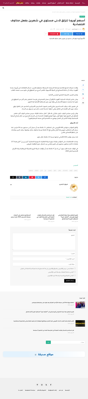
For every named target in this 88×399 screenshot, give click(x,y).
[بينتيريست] (83, 98)
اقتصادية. (65, 170)
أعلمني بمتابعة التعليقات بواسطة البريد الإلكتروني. (61, 272)
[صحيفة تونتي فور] (83, 3)
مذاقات (27, 3)
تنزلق (55, 170)
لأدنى (41, 170)
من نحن (61, 390)
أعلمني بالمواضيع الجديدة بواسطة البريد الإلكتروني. (60, 275)
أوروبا (71, 170)
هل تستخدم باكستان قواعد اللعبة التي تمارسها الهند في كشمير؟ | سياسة (45, 217)
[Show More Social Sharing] (46, 33)
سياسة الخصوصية (30, 390)
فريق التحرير (74, 29)
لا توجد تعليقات (59, 29)
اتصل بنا (20, 390)
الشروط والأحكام (41, 390)
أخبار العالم (60, 3)
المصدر (75, 165)
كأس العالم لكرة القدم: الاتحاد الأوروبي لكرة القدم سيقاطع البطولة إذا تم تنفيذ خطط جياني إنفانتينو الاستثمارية (44, 321)
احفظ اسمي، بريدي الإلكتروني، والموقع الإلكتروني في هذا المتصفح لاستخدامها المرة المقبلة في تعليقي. (47, 268)
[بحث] (3, 8)
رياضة (32, 3)
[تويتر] (83, 89)
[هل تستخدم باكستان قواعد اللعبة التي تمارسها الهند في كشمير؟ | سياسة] (44, 207)
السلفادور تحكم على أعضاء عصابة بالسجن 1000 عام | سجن (21, 216)
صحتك (44, 3)
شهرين (50, 170)
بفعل (59, 170)
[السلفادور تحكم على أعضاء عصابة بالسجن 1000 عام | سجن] (20, 207)
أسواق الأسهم (52, 3)
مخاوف (36, 170)
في (45, 170)
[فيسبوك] (83, 85)
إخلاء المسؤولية (52, 390)
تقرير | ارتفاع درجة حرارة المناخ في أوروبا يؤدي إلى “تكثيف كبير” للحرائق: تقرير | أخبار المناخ (68, 217)
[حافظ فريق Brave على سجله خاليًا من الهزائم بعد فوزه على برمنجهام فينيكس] (80, 305)
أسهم (75, 170)
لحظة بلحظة (69, 3)
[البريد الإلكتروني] (83, 102)
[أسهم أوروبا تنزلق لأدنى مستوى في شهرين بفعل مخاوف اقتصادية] (44, 57)
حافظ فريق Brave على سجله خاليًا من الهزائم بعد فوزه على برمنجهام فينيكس (53, 302)
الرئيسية (77, 3)
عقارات (38, 3)
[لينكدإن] (83, 94)
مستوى (31, 170)
